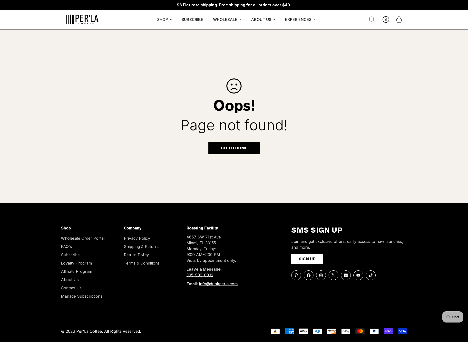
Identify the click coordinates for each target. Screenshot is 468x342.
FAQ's (66, 246)
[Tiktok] (371, 275)
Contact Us (71, 287)
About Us (70, 279)
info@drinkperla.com (218, 283)
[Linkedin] (346, 275)
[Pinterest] (296, 275)
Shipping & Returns (141, 246)
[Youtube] (358, 275)
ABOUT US (261, 19)
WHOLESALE (225, 19)
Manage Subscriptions (81, 296)
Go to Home (234, 148)
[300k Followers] (308, 275)
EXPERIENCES (298, 19)
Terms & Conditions (142, 263)
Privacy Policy (137, 238)
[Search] (372, 19)
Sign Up (307, 258)
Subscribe (70, 254)
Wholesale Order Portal (83, 238)
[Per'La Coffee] (82, 19)
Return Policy (136, 254)
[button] (399, 19)
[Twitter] (333, 275)
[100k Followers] (321, 275)
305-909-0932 (199, 275)
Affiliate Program (76, 271)
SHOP (162, 19)
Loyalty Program (76, 263)
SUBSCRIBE (192, 19)
